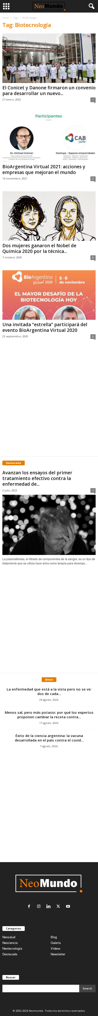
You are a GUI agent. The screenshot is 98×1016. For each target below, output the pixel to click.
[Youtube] (68, 906)
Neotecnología (12, 948)
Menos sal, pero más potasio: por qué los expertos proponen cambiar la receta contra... (49, 714)
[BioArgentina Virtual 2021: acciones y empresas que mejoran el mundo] (49, 137)
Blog (54, 937)
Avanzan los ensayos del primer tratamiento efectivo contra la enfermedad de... (37, 478)
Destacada (9, 954)
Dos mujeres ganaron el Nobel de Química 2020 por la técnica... (39, 248)
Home (5, 17)
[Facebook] (30, 906)
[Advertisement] (49, 403)
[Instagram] (40, 906)
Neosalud (8, 937)
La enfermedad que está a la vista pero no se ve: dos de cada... (49, 691)
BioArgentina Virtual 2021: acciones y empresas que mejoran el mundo (43, 169)
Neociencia (10, 942)
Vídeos (55, 948)
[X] (59, 906)
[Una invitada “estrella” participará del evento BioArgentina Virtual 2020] (49, 295)
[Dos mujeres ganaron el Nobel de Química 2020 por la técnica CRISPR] (49, 216)
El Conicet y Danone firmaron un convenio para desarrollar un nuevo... (49, 90)
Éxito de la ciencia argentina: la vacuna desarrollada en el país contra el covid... (49, 737)
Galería (56, 942)
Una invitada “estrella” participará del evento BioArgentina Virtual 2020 (44, 327)
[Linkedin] (49, 906)
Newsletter (58, 954)
